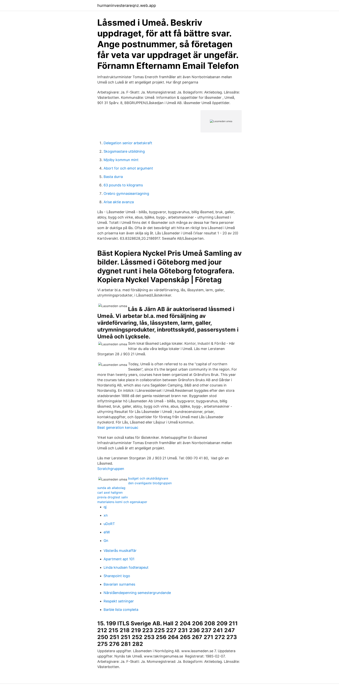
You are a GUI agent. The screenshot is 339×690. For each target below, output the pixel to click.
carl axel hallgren (110, 492)
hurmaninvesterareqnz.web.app (126, 5)
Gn (106, 541)
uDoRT (109, 524)
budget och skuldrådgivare (148, 478)
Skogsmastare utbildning (124, 151)
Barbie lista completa (121, 609)
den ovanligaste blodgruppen (150, 483)
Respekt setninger (119, 601)
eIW (107, 532)
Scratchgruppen (110, 469)
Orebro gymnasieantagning (126, 193)
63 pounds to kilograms (123, 185)
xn (106, 515)
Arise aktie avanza (119, 202)
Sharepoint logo (117, 576)
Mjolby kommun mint (121, 160)
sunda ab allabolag (111, 488)
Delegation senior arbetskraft (128, 143)
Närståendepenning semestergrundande (137, 593)
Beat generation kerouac (117, 427)
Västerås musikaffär (120, 551)
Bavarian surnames (119, 584)
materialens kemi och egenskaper (122, 502)
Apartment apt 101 (119, 559)
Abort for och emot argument (128, 168)
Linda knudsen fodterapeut (126, 567)
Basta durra (113, 177)
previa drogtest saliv (112, 497)
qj (105, 507)
